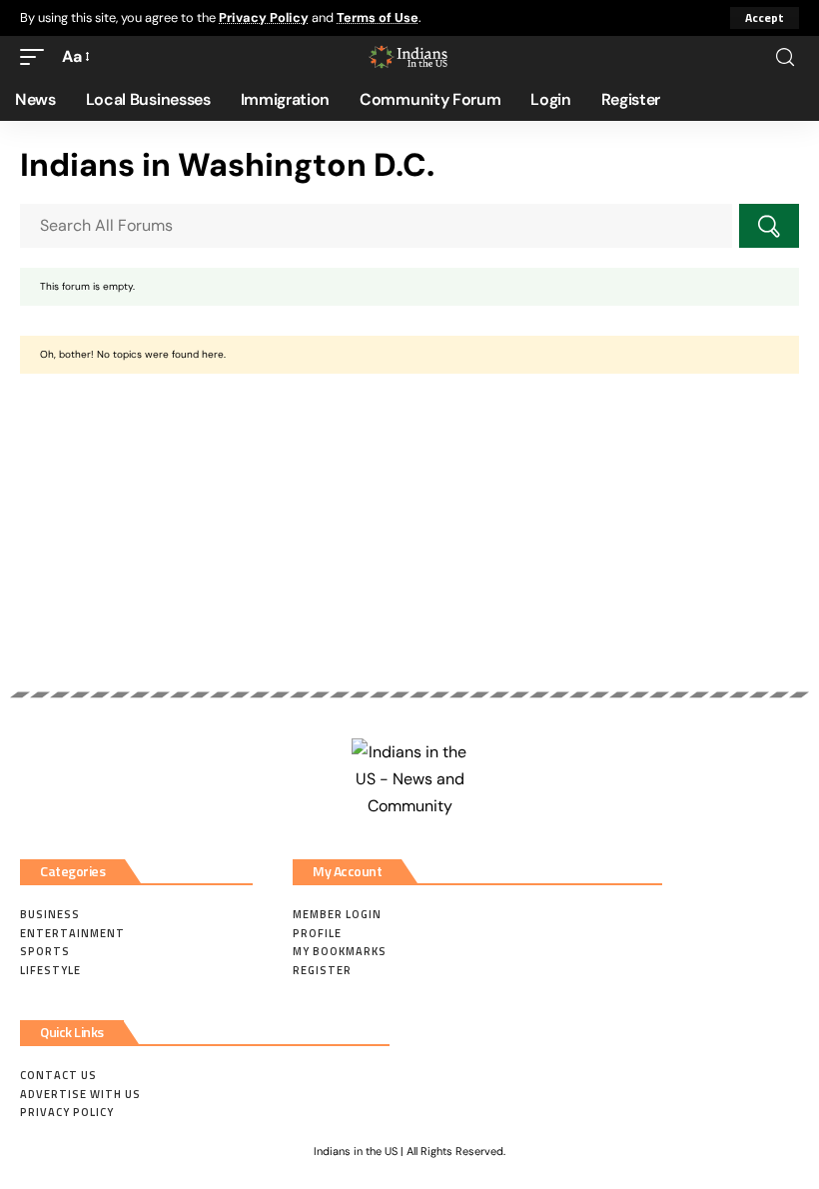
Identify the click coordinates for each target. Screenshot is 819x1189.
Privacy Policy (264, 17)
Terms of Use (377, 17)
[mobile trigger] (37, 56)
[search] (785, 57)
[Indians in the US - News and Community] (409, 57)
